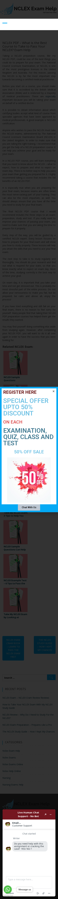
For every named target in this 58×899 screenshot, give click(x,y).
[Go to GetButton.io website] (8, 896)
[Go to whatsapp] (8, 889)
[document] (29, 449)
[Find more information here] (29, 853)
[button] (53, 391)
